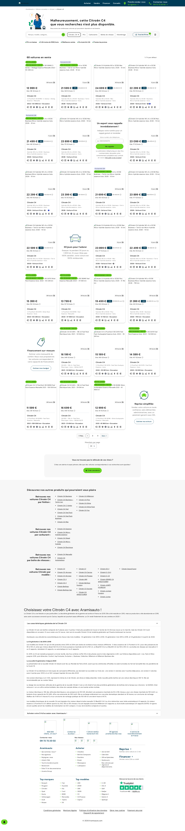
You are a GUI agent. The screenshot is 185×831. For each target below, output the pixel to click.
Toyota (64, 800)
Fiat (63, 783)
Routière (80, 757)
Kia (63, 789)
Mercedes (65, 797)
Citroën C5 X (61, 579)
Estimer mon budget (41, 368)
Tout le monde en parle (50, 763)
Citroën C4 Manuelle (64, 554)
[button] (78, 34)
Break (79, 760)
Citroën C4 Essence (64, 529)
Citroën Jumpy (105, 597)
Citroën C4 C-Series (64, 505)
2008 (79, 786)
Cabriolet (105, 755)
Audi (43, 800)
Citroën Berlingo (63, 586)
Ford (63, 791)
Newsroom (45, 766)
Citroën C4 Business (64, 496)
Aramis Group (47, 771)
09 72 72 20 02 (48, 740)
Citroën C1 (82, 569)
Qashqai (105, 800)
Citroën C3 (61, 569)
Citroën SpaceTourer (129, 569)
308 (78, 789)
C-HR (104, 783)
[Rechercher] (63, 34)
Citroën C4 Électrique (65, 547)
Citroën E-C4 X (105, 572)
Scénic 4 (105, 797)
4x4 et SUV (106, 752)
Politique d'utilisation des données (93, 810)
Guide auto (106, 760)
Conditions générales (52, 810)
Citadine (80, 752)
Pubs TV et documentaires (51, 768)
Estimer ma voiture (144, 421)
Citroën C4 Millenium (86, 496)
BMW (64, 794)
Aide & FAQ (46, 760)
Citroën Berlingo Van (64, 590)
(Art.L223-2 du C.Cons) (113, 158)
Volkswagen (46, 797)
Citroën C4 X (61, 583)
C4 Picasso (81, 797)
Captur (80, 800)
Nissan (44, 802)
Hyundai (65, 786)
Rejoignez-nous (47, 757)
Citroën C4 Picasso (85, 576)
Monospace (81, 763)
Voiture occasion (42, 9)
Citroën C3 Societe (85, 589)
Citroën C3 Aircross (64, 576)
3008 (79, 791)
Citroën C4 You (84, 510)
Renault (44, 783)
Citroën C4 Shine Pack (87, 507)
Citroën (44, 789)
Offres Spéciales (108, 757)
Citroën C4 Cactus (85, 572)
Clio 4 (104, 786)
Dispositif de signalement (94, 813)
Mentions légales (70, 810)
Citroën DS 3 (104, 569)
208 (78, 783)
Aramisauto (30, 9)
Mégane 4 (105, 794)
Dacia (44, 794)
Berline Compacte (84, 755)
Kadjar (104, 791)
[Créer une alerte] (4, 822)
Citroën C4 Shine (85, 503)
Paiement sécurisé (134, 810)
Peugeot (45, 786)
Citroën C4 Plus (84, 500)
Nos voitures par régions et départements (108, 765)
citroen (52, 9)
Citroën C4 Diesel (63, 538)
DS (63, 802)
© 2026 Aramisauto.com (92, 821)
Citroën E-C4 (105, 576)
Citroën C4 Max (63, 522)
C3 (78, 794)
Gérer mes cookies (117, 810)
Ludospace (81, 766)
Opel (43, 791)
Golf (103, 789)
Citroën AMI (83, 579)
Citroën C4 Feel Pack (64, 513)
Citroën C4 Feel (63, 509)
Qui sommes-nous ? (49, 752)
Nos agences (46, 755)
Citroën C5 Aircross (64, 572)
